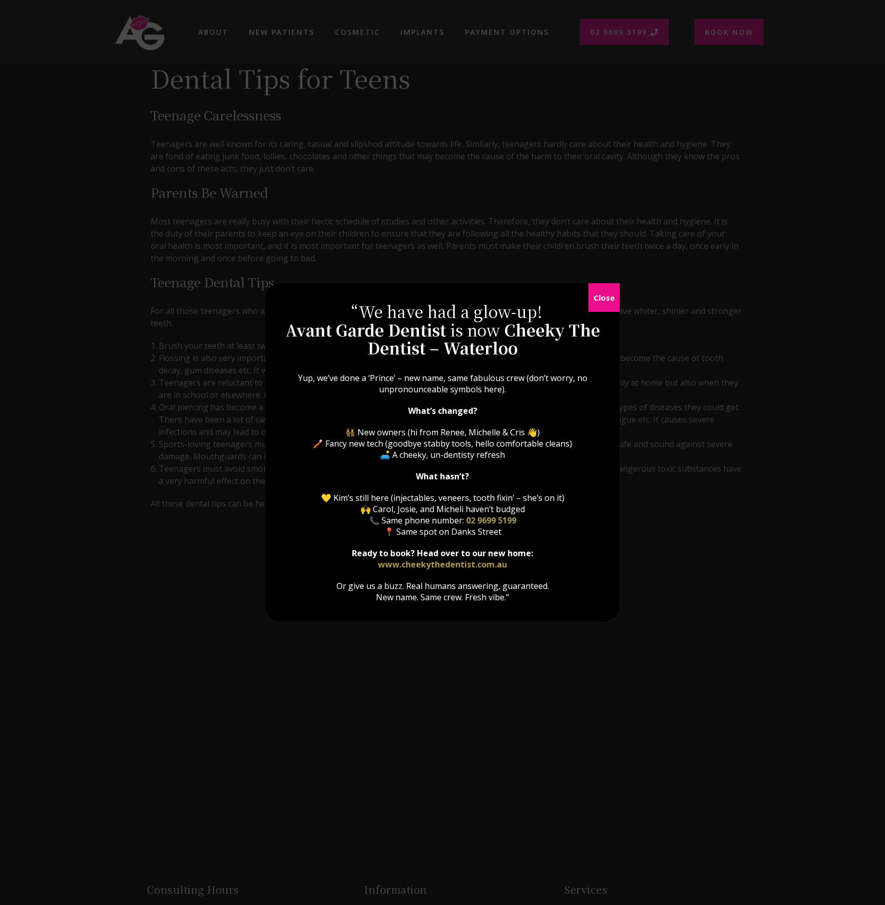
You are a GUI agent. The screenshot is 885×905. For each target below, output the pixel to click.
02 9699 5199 (491, 520)
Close (604, 297)
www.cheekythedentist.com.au (442, 564)
